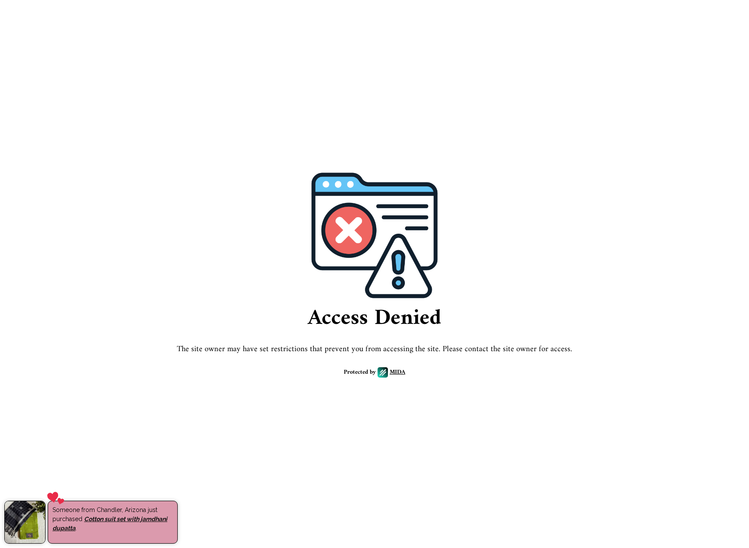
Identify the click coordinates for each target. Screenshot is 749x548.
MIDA (397, 372)
